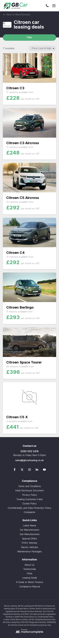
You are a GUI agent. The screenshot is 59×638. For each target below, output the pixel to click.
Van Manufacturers (30, 534)
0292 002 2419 (29, 451)
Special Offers (29, 538)
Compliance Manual (29, 586)
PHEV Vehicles (29, 542)
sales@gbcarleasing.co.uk (29, 460)
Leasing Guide (29, 577)
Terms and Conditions (29, 486)
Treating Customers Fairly (29, 499)
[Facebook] (14, 470)
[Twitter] (22, 470)
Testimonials (29, 569)
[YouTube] (44, 470)
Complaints (29, 512)
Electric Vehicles (29, 547)
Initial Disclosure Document (29, 490)
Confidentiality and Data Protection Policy (29, 507)
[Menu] (54, 6)
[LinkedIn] (37, 470)
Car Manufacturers (29, 529)
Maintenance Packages (29, 551)
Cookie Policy (29, 503)
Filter (29, 37)
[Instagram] (29, 470)
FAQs (29, 573)
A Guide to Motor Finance (29, 582)
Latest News (29, 525)
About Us (29, 564)
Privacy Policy (29, 494)
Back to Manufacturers (18, 14)
